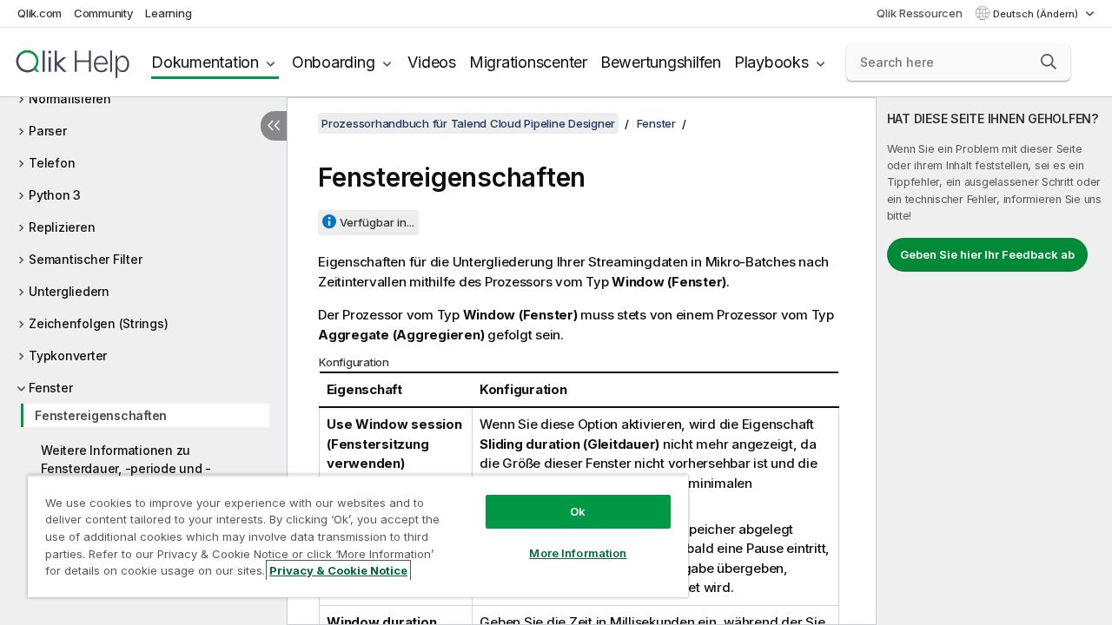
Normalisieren (70, 98)
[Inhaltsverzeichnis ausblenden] (274, 126)
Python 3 (55, 195)
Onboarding (333, 62)
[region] (358, 536)
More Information (577, 553)
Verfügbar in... (377, 222)
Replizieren (62, 227)
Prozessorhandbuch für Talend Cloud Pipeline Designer (468, 123)
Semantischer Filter (85, 259)
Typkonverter (68, 355)
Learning (168, 13)
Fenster (50, 387)
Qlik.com (39, 13)
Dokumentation (205, 62)
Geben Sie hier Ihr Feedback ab (987, 254)
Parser (48, 130)
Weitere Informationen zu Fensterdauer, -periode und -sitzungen (126, 468)
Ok (578, 511)
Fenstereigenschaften (101, 415)
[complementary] (994, 361)
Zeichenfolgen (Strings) (98, 323)
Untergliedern (69, 291)
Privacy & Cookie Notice (338, 570)
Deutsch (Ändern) (1037, 14)
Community (104, 13)
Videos (431, 62)
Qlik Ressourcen (919, 13)
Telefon (52, 162)
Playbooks (771, 62)
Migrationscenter (528, 62)
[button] (1049, 61)
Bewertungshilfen (660, 62)
